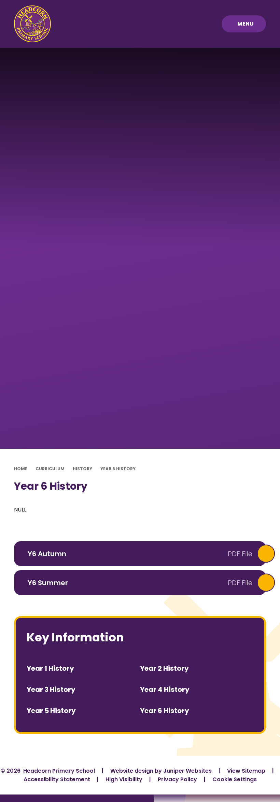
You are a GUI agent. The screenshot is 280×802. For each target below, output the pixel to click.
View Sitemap (246, 771)
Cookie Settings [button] (234, 779)
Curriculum (50, 469)
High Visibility (124, 779)
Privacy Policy (177, 779)
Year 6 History (118, 469)
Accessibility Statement (57, 779)
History (82, 469)
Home (20, 469)
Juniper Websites (187, 771)
